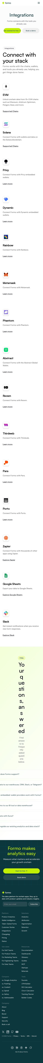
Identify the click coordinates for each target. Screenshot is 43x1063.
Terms (23, 1036)
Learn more (7, 184)
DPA (28, 1036)
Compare (5, 977)
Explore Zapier (9, 560)
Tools (23, 977)
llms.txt (34, 1036)
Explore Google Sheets (12, 595)
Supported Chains (10, 111)
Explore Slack (8, 635)
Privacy (16, 1036)
